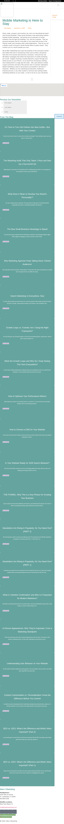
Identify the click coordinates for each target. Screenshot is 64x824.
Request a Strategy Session (55, 1)
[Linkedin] (14, 812)
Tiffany (30, 28)
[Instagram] (6, 812)
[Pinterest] (10, 812)
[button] (58, 5)
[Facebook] (2, 812)
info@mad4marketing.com (8, 807)
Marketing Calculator (42, 1)
